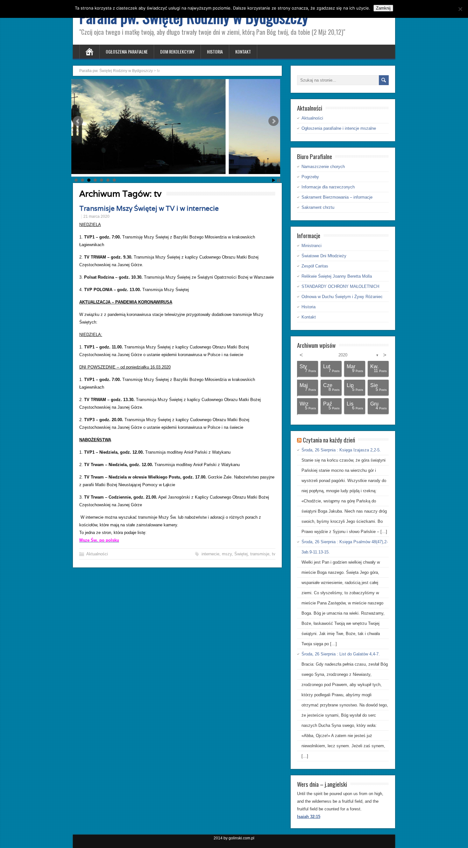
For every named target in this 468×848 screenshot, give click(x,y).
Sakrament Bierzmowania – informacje (336, 197)
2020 (342, 355)
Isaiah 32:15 (308, 816)
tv (273, 554)
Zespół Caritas (314, 266)
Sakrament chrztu (317, 207)
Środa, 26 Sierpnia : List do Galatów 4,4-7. (340, 654)
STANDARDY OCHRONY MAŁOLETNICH (340, 286)
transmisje (259, 554)
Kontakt (243, 51)
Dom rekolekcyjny (177, 51)
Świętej (241, 554)
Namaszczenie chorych (323, 166)
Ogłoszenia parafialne (127, 51)
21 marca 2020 (96, 216)
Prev (78, 121)
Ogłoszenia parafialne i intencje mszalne (338, 128)
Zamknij (383, 8)
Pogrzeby (310, 176)
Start (273, 180)
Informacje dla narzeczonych (328, 187)
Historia (215, 51)
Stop (278, 180)
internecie (210, 554)
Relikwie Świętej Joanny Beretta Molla (336, 276)
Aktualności (97, 554)
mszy (227, 554)
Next (273, 121)
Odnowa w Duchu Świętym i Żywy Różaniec (342, 296)
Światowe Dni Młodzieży (323, 255)
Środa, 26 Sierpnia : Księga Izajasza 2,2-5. (341, 450)
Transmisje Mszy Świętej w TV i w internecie (149, 208)
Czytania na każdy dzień (329, 439)
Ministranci (311, 245)
